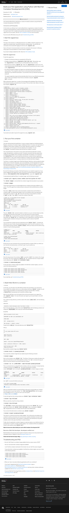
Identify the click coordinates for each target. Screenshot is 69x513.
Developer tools (14, 14)
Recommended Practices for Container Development (16, 467)
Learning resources (27, 487)
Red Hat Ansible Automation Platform (5, 493)
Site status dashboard (38, 494)
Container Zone (29, 471)
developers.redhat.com (26, 434)
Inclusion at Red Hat (36, 507)
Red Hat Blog (30, 507)
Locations (18, 507)
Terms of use (14, 510)
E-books (25, 489)
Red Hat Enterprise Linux (17, 16)
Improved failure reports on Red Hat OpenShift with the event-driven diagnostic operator (55, 12)
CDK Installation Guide (30, 51)
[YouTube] (49, 480)
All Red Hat (62, 2)
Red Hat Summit (48, 507)
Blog (24, 492)
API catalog (15, 492)
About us (36, 487)
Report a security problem (39, 496)
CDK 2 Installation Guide (24, 32)
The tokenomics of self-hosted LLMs (54, 24)
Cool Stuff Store (42, 507)
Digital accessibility (29, 510)
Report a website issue (39, 492)
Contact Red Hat (23, 507)
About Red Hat (8, 507)
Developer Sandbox (16, 487)
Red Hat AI (3, 487)
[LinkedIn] (46, 480)
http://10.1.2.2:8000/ (11, 394)
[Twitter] (51, 480)
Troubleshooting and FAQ (28, 34)
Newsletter (25, 496)
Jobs (12, 507)
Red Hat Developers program (24, 464)
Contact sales (37, 489)
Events (25, 494)
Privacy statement (8, 510)
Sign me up (48, 501)
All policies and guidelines (21, 510)
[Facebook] (54, 480)
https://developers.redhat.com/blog (28, 436)
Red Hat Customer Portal (18, 468)
